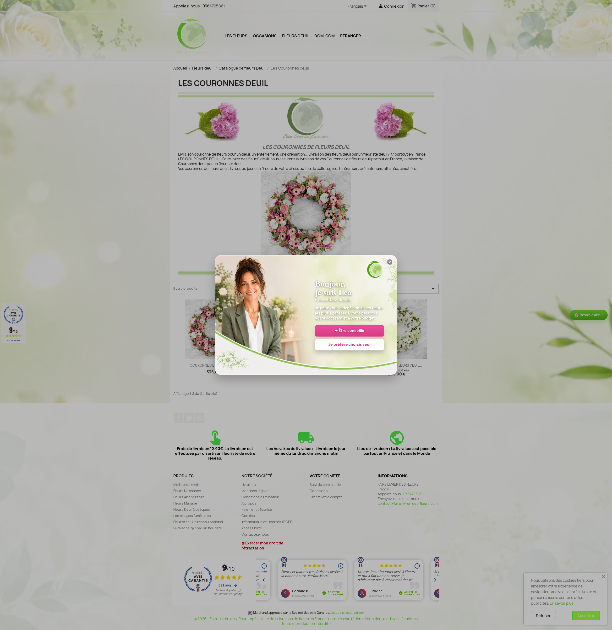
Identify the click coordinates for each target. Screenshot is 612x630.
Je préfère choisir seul (349, 344)
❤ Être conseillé (349, 330)
